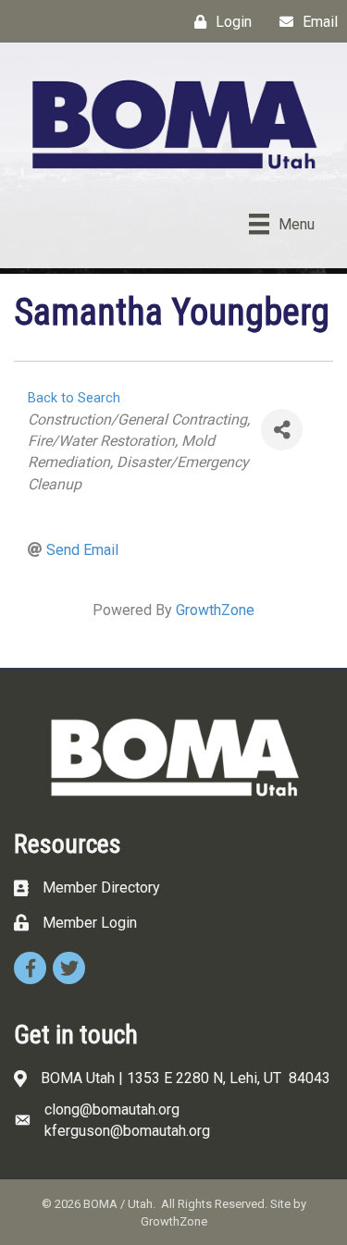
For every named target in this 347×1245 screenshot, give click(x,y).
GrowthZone (215, 610)
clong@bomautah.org (112, 1109)
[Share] (282, 429)
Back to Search (74, 398)
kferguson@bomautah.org (127, 1131)
